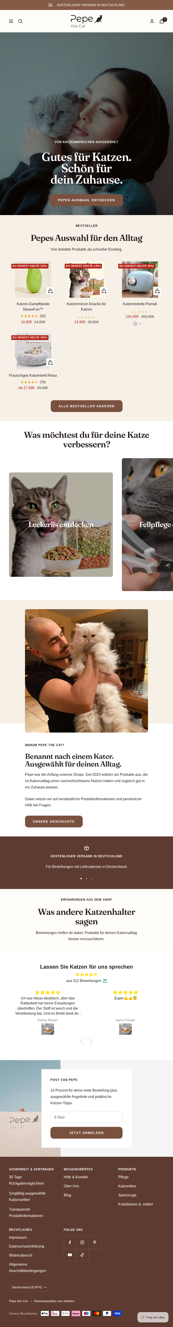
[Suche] (20, 21)
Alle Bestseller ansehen (87, 406)
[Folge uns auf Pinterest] (95, 1242)
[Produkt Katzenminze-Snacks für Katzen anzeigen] (86, 316)
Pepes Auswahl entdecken (86, 200)
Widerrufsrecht (20, 1255)
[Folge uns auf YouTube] (70, 1255)
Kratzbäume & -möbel (135, 1204)
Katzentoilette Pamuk (140, 304)
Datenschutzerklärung (26, 1246)
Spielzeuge (127, 1195)
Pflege (123, 1177)
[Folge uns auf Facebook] (70, 1242)
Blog (67, 1195)
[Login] (152, 21)
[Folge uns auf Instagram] (82, 1242)
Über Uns (71, 1186)
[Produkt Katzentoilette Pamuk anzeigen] (140, 311)
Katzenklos (127, 1186)
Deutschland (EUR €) (27, 1287)
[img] (86, 975)
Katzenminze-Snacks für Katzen (86, 306)
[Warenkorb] (161, 21)
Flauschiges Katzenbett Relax (33, 375)
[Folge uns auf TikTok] (82, 1255)
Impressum (18, 1237)
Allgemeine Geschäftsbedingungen (27, 1267)
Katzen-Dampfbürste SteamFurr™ (33, 306)
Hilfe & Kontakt (76, 1177)
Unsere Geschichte (54, 821)
